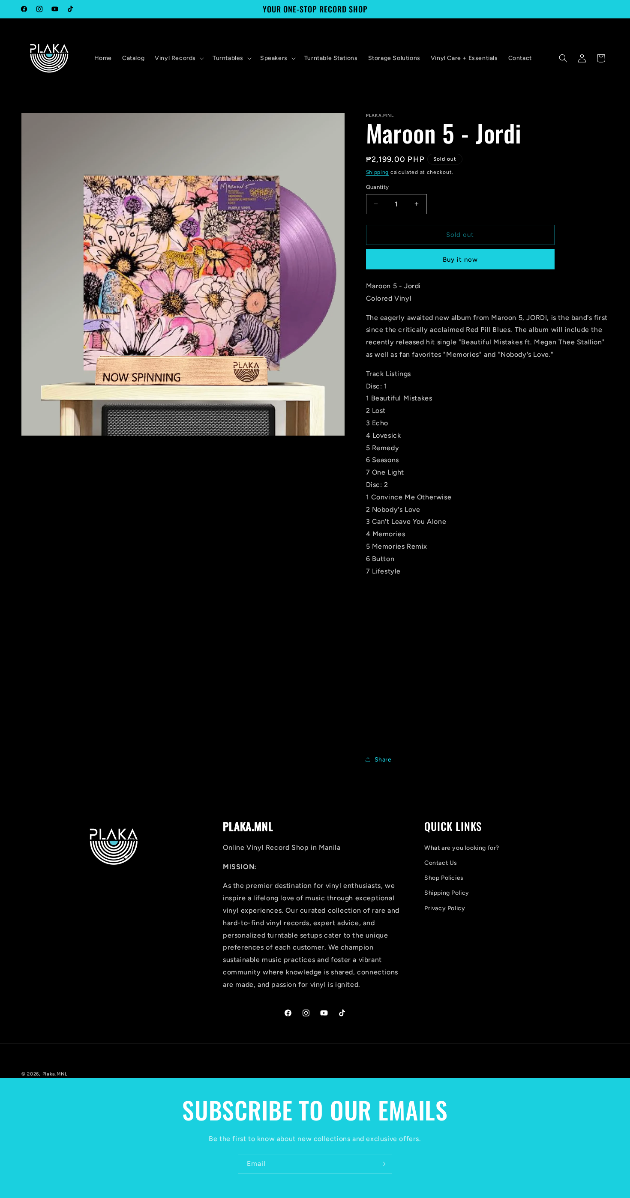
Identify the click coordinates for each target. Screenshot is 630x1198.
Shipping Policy (446, 892)
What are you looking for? (461, 847)
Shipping (377, 172)
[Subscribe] (382, 1164)
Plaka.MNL (55, 1074)
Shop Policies (444, 877)
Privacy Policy (444, 908)
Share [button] (383, 759)
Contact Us (440, 862)
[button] (178, 58)
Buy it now (460, 259)
